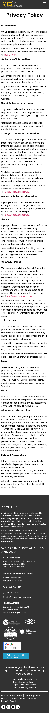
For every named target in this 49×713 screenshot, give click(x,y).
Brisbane (32, 533)
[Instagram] (8, 707)
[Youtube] (13, 707)
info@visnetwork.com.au (16, 191)
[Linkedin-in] (18, 707)
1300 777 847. (11, 54)
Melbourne (11, 533)
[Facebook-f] (3, 707)
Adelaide (23, 533)
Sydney (42, 533)
